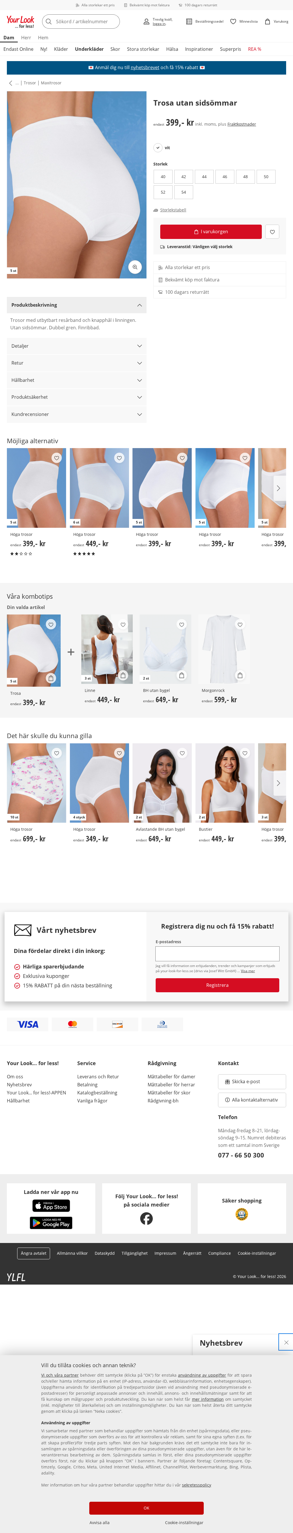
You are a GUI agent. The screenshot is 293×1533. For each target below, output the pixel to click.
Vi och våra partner (60, 1375)
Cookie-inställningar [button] (257, 1253)
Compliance (219, 1253)
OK (146, 1508)
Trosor (30, 82)
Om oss (15, 1076)
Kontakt (228, 1063)
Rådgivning (162, 1063)
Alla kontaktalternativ (255, 1100)
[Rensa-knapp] (114, 21)
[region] (146, 1444)
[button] (9, 83)
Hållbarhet (22, 380)
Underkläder (89, 49)
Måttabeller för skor (169, 1093)
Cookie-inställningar (184, 1522)
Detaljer (20, 346)
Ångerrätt (192, 1253)
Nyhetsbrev (19, 1084)
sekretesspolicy (196, 1485)
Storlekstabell (173, 210)
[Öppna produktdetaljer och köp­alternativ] (51, 678)
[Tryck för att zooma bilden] (135, 267)
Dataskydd (105, 1253)
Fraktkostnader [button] (241, 124)
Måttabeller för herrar (171, 1084)
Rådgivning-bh (163, 1101)
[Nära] (286, 1342)
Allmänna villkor (72, 1253)
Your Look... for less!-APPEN (36, 1093)
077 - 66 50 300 (241, 1155)
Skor (115, 49)
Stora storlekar (143, 49)
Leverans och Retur (98, 1076)
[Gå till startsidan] (20, 21)
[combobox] (90, 21)
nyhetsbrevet (145, 67)
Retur (17, 363)
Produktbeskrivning (34, 305)
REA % (254, 49)
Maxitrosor (51, 82)
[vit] (158, 147)
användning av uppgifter (202, 1375)
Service (86, 1063)
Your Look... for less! (33, 1063)
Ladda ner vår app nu (51, 1191)
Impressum (165, 1253)
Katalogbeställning (97, 1093)
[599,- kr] (224, 649)
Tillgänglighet (135, 1253)
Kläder (61, 49)
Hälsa (172, 49)
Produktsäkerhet (29, 397)
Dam (8, 37)
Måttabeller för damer (171, 1076)
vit (167, 147)
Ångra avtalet (33, 1253)
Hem (43, 37)
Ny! (43, 49)
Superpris (230, 49)
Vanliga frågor (92, 1101)
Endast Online (18, 49)
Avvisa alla (100, 1522)
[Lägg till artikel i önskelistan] (272, 232)
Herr (26, 37)
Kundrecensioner (30, 414)
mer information (208, 1399)
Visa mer (248, 970)
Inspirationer (199, 49)
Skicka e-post (246, 1083)
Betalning (87, 1084)
